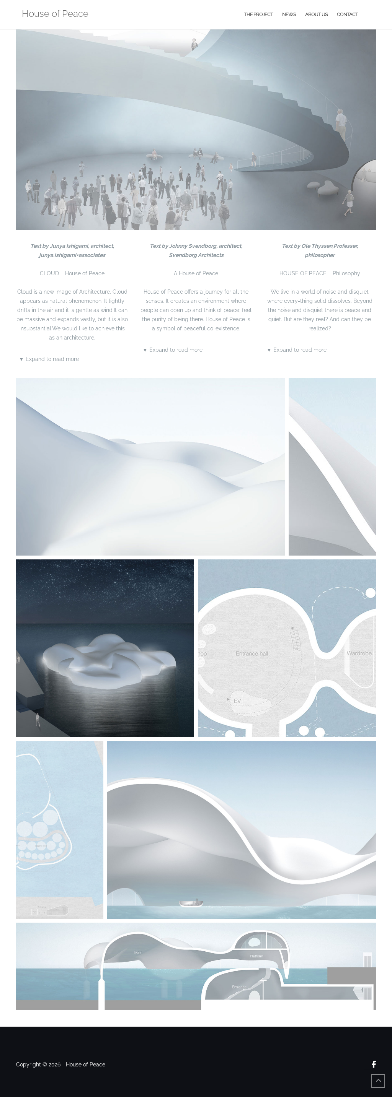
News (289, 14)
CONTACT (347, 14)
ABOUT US (316, 14)
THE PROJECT (258, 14)
